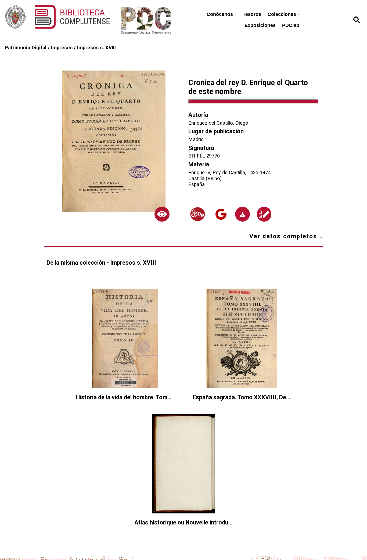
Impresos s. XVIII (96, 48)
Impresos (62, 48)
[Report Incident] (264, 214)
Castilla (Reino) (205, 178)
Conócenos (220, 14)
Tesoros (252, 14)
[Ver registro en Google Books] (221, 214)
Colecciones (282, 14)
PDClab (290, 25)
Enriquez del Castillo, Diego (218, 123)
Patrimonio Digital (25, 48)
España (196, 184)
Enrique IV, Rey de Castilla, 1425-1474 (229, 173)
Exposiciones (260, 25)
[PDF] (242, 214)
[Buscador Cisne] (197, 214)
